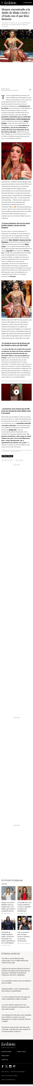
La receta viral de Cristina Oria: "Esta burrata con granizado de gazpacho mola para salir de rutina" (15, 1007)
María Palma (5, 88)
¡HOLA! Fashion (10, 5)
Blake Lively (7, 460)
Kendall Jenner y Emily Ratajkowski (17, 119)
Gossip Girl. (12, 430)
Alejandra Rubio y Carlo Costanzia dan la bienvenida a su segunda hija (15, 990)
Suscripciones (6, 1051)
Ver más (4, 883)
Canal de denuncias (8, 1079)
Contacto (4, 1059)
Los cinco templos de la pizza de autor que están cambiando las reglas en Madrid (16, 998)
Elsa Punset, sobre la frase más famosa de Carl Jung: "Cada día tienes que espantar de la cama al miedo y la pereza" (16, 1029)
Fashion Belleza (20, 5)
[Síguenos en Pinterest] (14, 1066)
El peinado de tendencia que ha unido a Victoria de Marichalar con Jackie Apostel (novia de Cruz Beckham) (8, 937)
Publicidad (5, 1055)
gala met (19, 460)
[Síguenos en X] (6, 1066)
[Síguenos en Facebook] (2, 1066)
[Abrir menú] (2, 2)
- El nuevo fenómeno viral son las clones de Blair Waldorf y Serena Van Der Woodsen (15, 225)
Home (3, 5)
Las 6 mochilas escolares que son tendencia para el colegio (16, 982)
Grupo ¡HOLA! (21, 1051)
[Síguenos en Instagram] (10, 1066)
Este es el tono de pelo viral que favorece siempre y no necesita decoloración (24, 936)
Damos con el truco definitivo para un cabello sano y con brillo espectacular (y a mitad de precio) (8, 906)
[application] (16, 392)
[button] (16, 392)
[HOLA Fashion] (10, 2)
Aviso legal (5, 1071)
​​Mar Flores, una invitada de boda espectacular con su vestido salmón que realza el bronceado (15, 960)
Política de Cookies (17, 1071)
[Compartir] (30, 89)
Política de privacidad (9, 1075)
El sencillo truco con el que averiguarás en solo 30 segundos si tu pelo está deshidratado (24, 906)
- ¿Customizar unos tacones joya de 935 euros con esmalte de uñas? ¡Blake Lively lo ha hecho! (16, 411)
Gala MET (9, 251)
